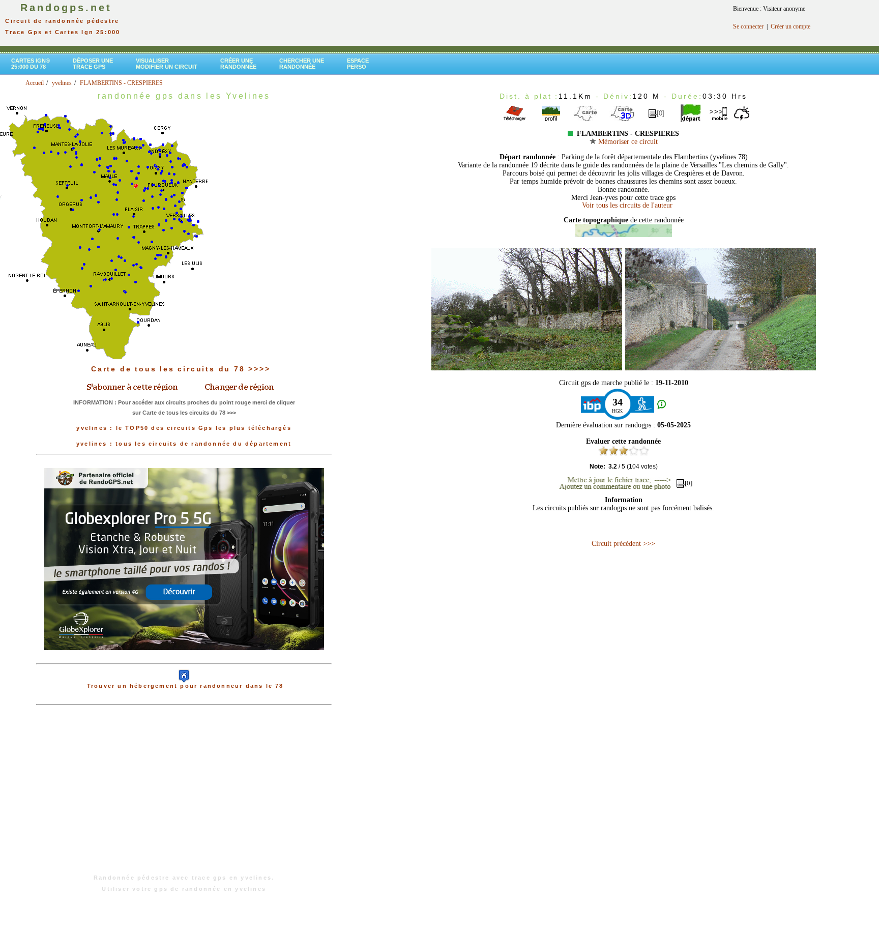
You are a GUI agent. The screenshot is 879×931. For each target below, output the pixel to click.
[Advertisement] (184, 794)
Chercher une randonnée (301, 63)
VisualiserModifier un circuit (166, 63)
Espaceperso (358, 63)
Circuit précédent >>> (623, 543)
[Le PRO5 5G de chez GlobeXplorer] (184, 658)
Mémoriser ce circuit (627, 142)
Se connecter (748, 26)
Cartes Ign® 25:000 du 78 (30, 63)
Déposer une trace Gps (93, 63)
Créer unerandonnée (238, 63)
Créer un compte (790, 26)
